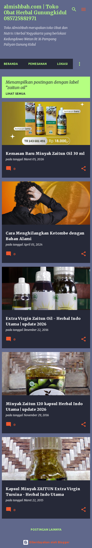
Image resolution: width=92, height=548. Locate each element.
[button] (83, 169)
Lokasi (62, 63)
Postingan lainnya (46, 529)
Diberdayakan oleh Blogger (49, 542)
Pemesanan (37, 63)
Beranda (11, 63)
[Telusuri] (74, 9)
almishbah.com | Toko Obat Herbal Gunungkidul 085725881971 (35, 12)
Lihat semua (15, 93)
